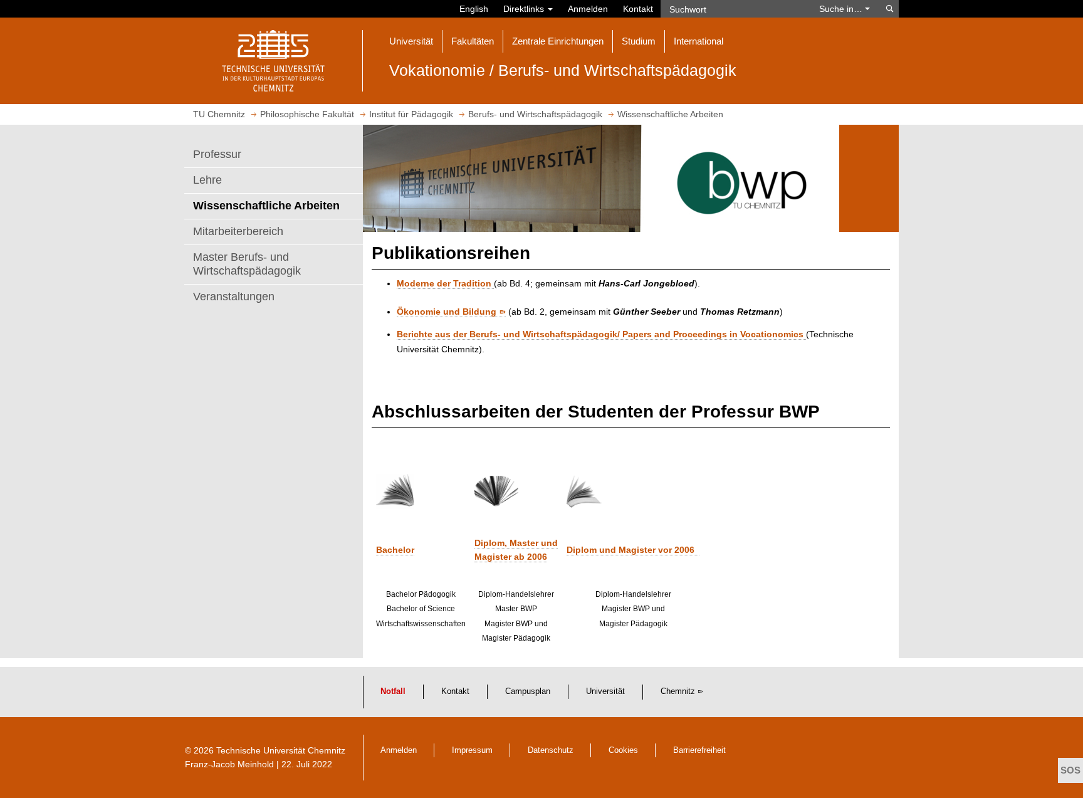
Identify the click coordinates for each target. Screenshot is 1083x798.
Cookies (623, 750)
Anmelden (588, 9)
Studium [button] (639, 41)
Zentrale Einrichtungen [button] (558, 41)
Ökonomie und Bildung (446, 312)
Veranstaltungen (234, 296)
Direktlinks (525, 9)
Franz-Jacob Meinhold (229, 764)
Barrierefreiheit (699, 750)
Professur (217, 154)
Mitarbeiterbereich (238, 231)
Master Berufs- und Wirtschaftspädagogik (247, 264)
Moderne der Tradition (445, 283)
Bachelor (395, 550)
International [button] (698, 41)
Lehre (207, 180)
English (473, 9)
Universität (605, 691)
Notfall (392, 691)
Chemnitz (678, 691)
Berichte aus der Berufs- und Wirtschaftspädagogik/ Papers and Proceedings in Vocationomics (601, 334)
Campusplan (527, 691)
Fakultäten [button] (472, 41)
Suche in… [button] (842, 9)
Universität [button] (411, 41)
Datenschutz (550, 750)
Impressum (472, 750)
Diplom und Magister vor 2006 (633, 550)
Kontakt (638, 9)
